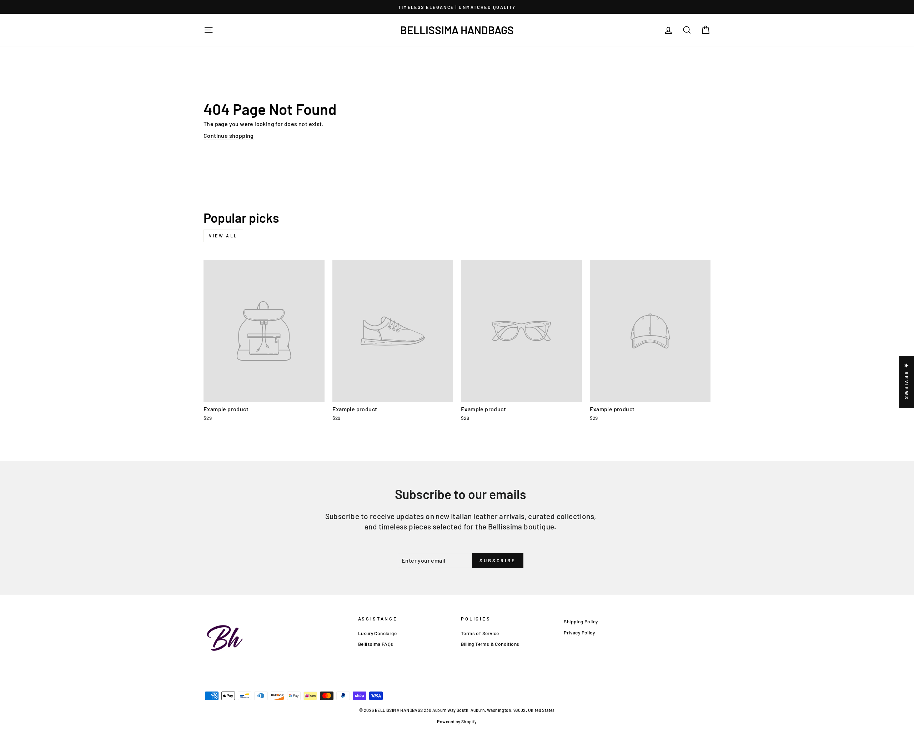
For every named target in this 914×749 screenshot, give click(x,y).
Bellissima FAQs (375, 644)
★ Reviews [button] (906, 382)
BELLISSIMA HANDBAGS (457, 30)
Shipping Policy (581, 621)
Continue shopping (229, 135)
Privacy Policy (579, 632)
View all (223, 235)
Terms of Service (480, 633)
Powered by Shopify (457, 721)
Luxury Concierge (377, 633)
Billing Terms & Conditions (490, 644)
